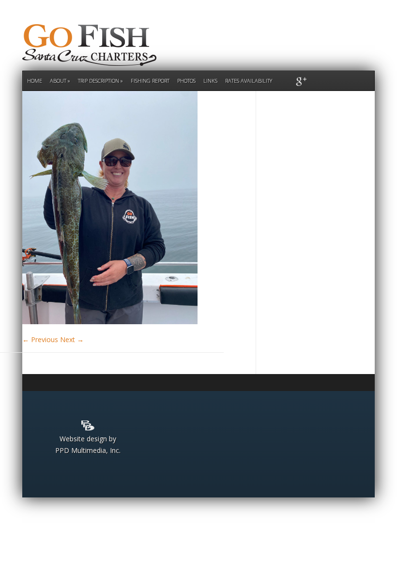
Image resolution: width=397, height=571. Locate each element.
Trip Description (98, 80)
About (58, 80)
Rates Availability (248, 80)
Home (34, 80)
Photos (186, 80)
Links (210, 80)
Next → (72, 339)
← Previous (40, 339)
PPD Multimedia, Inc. (88, 450)
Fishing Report (150, 80)
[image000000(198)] (110, 321)
